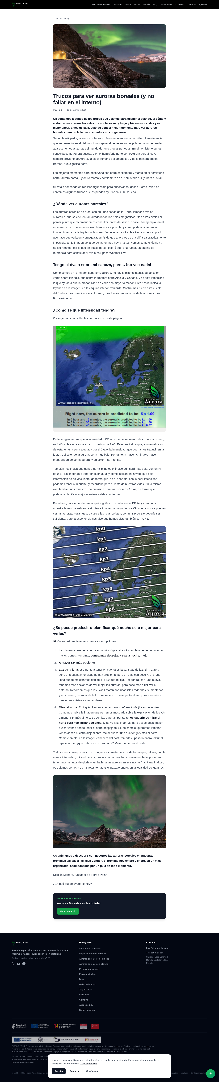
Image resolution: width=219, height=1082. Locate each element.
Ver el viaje (66, 911)
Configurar (92, 1071)
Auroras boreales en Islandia (93, 964)
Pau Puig (57, 110)
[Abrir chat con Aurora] (210, 1073)
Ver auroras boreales (101, 4)
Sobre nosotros (87, 1010)
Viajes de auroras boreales (92, 953)
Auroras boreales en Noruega (94, 958)
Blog (155, 4)
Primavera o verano (122, 4)
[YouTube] (18, 963)
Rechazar (75, 1071)
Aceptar (59, 1071)
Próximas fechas (87, 974)
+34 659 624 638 (155, 952)
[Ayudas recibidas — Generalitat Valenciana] (95, 1026)
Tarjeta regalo (166, 4)
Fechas (137, 4)
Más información (88, 1063)
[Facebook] (23, 963)
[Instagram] (13, 963)
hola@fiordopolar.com (157, 948)
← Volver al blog (61, 18)
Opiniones (180, 4)
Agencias (203, 4)
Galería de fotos (87, 984)
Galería (146, 4)
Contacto (192, 4)
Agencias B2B (86, 1005)
